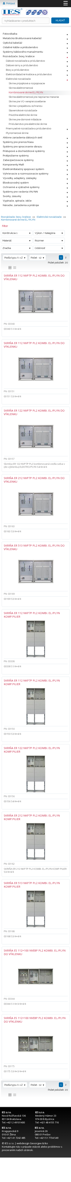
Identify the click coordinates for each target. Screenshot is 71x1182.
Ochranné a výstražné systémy (21, 187)
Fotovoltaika (10, 33)
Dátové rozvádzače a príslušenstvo (25, 60)
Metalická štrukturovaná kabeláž (22, 38)
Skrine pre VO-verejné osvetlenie (27, 101)
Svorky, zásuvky (12, 196)
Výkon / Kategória (45, 233)
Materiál (7, 240)
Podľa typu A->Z (13, 257)
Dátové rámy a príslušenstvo (22, 65)
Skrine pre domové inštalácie (25, 119)
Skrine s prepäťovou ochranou (25, 106)
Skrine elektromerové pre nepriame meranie (34, 97)
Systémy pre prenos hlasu (18, 142)
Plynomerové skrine (17, 133)
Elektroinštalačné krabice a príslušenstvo (29, 74)
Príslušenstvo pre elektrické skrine (28, 124)
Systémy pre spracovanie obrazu (22, 146)
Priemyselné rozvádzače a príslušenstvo (28, 128)
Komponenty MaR (13, 164)
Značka (6, 248)
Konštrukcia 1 (9, 233)
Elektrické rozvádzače (18, 78)
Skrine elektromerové (21, 87)
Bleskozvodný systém (16, 182)
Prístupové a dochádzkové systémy (24, 151)
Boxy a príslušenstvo (17, 69)
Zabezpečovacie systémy (18, 160)
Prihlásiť (10, 3)
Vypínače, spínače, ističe (17, 200)
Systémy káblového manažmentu (23, 51)
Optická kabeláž (12, 42)
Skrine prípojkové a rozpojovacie (27, 83)
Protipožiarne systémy (16, 155)
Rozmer (39, 240)
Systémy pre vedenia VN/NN (20, 191)
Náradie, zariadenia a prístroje (21, 205)
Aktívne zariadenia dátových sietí (22, 137)
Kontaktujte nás (11, 1146)
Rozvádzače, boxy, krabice (19, 56)
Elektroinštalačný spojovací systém (23, 169)
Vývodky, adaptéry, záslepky (20, 178)
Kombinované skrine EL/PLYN (26, 92)
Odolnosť (40, 248)
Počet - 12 (36, 257)
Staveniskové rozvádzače (23, 110)
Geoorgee (36, 1143)
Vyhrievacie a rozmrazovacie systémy (25, 173)
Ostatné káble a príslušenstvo (20, 47)
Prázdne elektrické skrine (23, 115)
